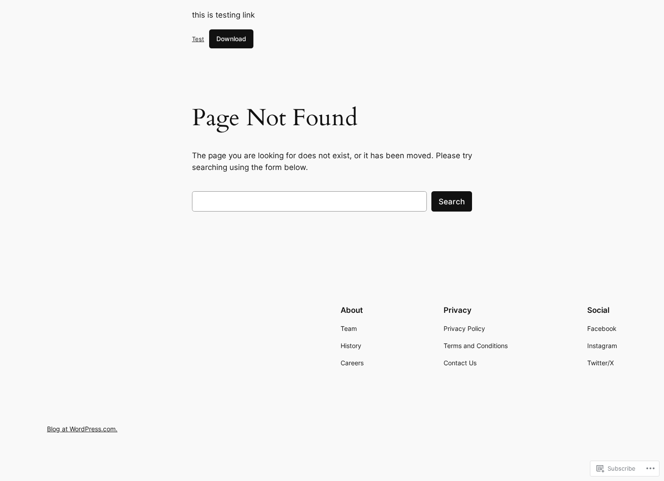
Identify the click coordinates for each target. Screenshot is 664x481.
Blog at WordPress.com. (82, 429)
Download (231, 38)
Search (452, 201)
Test (198, 38)
